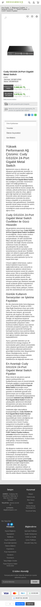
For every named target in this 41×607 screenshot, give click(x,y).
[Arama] (29, 2)
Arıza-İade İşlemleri (10, 543)
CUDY (5, 77)
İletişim (30, 494)
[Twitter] (11, 524)
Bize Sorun (30, 500)
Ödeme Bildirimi (10, 546)
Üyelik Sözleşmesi (31, 534)
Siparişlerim (10, 534)
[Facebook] (8, 524)
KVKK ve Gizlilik (30, 537)
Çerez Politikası (31, 540)
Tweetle (32, 115)
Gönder (35, 582)
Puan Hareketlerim (10, 552)
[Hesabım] (33, 2)
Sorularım (10, 555)
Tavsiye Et (26, 115)
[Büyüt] (5, 18)
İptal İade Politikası (31, 531)
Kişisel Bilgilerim (10, 531)
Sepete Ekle (20, 604)
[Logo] (14, 2)
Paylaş (29, 115)
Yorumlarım (10, 558)
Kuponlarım (10, 549)
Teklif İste (30, 604)
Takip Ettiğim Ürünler (10, 561)
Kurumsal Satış (31, 511)
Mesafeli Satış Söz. (30, 543)
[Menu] (3, 2)
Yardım (30, 503)
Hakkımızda (31, 497)
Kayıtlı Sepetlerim (10, 540)
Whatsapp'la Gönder (35, 115)
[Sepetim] (38, 2)
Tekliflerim (10, 537)
